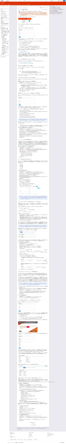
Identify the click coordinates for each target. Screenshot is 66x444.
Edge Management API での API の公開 (24, 52)
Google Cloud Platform (29, 439)
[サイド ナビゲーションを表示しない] (8, 442)
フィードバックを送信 (44, 9)
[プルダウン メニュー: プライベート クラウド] (16, 1)
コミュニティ (30, 433)
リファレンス (23, 4)
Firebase (25, 439)
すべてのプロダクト (36, 439)
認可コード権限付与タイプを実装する (26, 145)
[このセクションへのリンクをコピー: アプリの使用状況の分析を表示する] (32, 159)
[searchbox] (4, 6)
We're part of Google (12, 433)
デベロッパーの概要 (49, 433)
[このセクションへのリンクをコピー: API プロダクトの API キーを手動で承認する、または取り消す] (41, 201)
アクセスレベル (22, 75)
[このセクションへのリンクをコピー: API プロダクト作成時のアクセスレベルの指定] (33, 65)
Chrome (22, 439)
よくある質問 (28, 4)
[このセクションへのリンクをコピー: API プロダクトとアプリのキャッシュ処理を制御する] (38, 271)
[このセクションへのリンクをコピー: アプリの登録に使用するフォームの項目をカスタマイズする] (41, 300)
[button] (4, 27)
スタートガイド (2, 4)
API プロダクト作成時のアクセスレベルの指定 (25, 62)
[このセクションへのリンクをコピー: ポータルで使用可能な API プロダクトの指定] (35, 59)
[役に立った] (46, 7)
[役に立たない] (47, 7)
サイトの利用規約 (15, 442)
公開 (8, 4)
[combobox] (53, 0)
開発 (6, 4)
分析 (11, 4)
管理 (17, 4)
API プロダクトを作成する (24, 220)
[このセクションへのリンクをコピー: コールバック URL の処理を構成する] (32, 139)
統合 (19, 4)
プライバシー (11, 442)
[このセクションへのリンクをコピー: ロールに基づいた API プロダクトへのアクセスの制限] (35, 77)
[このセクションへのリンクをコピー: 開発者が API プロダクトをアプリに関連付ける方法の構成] (40, 93)
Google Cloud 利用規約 (20, 442)
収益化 (14, 4)
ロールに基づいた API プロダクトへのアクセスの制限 (26, 63)
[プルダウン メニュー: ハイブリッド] (22, 1)
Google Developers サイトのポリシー (29, 428)
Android (19, 439)
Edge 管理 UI (31, 243)
